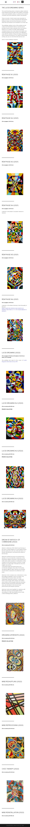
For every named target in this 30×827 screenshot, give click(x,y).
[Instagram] (22, 2)
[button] (6, 2)
